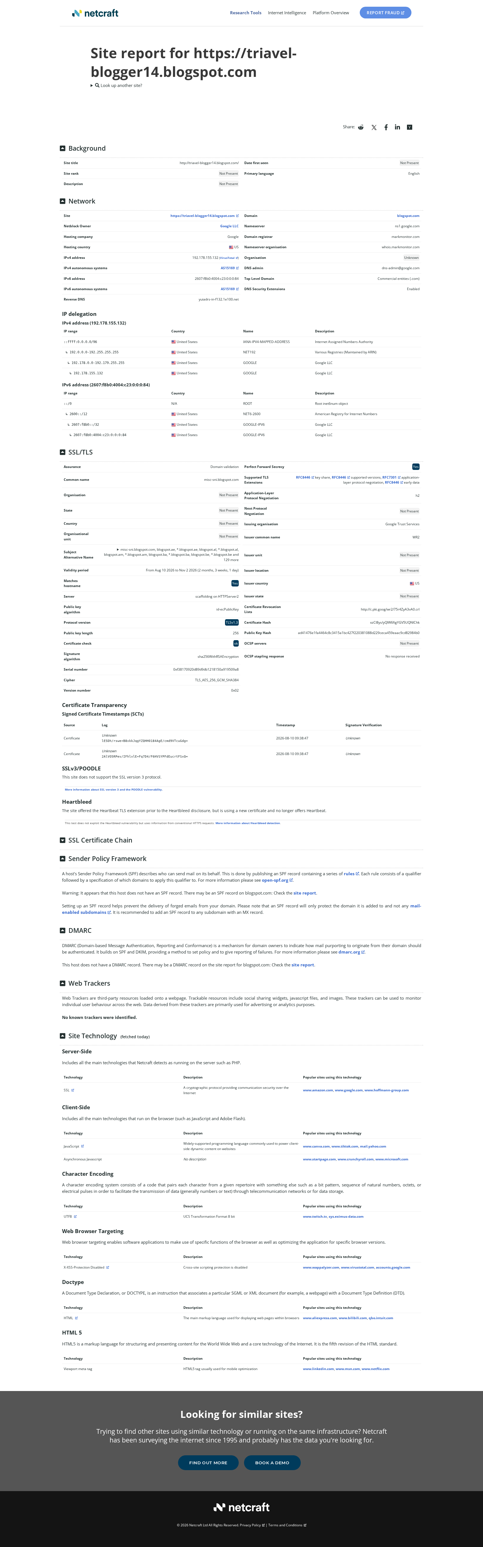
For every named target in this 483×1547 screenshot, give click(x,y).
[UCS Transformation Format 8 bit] (75, 1216)
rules (349, 873)
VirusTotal (227, 258)
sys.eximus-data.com (346, 1216)
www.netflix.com (376, 1368)
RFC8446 (303, 477)
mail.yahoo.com (373, 1146)
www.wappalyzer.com (321, 1267)
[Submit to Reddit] (361, 127)
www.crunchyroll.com (356, 1159)
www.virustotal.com (357, 1267)
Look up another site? (121, 85)
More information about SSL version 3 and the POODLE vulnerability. (114, 789)
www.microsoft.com (391, 1159)
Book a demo (272, 1462)
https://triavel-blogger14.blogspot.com (203, 215)
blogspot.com (408, 215)
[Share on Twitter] (374, 127)
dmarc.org (349, 952)
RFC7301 (389, 477)
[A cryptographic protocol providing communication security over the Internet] (72, 1090)
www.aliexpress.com (320, 1318)
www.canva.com (316, 1146)
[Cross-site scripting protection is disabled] (107, 1267)
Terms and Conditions (285, 1525)
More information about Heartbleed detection (248, 823)
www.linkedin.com (318, 1368)
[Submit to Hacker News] (409, 127)
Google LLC (229, 226)
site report (304, 893)
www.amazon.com (318, 1090)
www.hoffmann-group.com (386, 1090)
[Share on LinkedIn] (397, 127)
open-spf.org (275, 880)
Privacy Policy (250, 1525)
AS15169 (228, 268)
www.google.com (349, 1090)
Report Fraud (383, 12)
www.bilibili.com (353, 1318)
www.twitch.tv (315, 1216)
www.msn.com (348, 1368)
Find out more (208, 1462)
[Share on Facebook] (386, 127)
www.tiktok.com (345, 1146)
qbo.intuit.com (381, 1318)
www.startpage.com (319, 1159)
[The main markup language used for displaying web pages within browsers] (76, 1318)
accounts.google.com (393, 1267)
